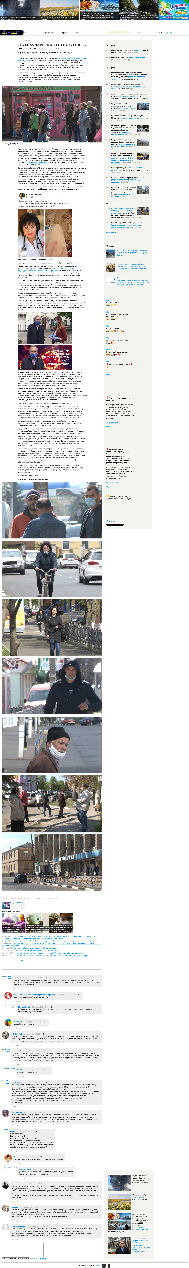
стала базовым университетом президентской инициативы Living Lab (127, 225)
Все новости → (112, 233)
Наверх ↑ (23, 960)
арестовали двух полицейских (128, 96)
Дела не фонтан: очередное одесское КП (127, 84)
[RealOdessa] (9, 1068)
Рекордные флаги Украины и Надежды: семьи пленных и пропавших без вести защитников (123, 129)
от (122, 88)
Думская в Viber (115, 521)
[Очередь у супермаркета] (52, 142)
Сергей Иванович (19, 1226)
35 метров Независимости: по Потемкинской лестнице (123, 154)
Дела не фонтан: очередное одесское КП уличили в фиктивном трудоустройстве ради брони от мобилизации (141, 1245)
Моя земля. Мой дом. (120, 57)
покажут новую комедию (130, 118)
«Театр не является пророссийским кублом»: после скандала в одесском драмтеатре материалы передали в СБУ (132, 266)
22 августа (110, 204)
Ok (104, 1266)
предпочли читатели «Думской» (140, 1228)
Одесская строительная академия (124, 223)
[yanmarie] (5, 1211)
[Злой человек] (6, 1083)
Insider (17, 1157)
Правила (34, 1258)
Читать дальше (112, 422)
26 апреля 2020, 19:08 (36, 978)
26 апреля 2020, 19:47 (36, 1051)
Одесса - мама (25, 1169)
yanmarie (15, 1207)
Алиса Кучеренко (19, 1112)
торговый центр (129, 51)
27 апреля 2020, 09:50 (29, 1207)
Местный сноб (20, 978)
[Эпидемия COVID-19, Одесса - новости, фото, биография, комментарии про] (6, 909)
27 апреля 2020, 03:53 (37, 1184)
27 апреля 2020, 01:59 (25, 1131)
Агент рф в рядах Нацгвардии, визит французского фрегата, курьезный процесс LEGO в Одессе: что (129, 74)
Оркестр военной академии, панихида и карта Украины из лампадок (123, 210)
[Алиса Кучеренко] (5, 1116)
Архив (65, 33)
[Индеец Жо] (8, 1026)
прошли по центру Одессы (121, 133)
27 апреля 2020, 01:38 (36, 1112)
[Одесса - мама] (10, 1168)
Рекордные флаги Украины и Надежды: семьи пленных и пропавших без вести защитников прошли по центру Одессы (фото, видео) (139, 17)
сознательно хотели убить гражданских (123, 145)
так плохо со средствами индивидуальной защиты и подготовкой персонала (46, 269)
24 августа (110, 45)
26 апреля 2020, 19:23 (40, 1007)
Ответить (17, 989)
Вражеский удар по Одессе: (122, 50)
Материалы (49, 33)
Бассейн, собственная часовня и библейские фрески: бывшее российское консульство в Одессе (123, 190)
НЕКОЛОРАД (17, 1034)
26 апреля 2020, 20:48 (36, 1070)
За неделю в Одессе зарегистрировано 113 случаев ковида (36, 950)
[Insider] (8, 1161)
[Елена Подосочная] (5, 1188)
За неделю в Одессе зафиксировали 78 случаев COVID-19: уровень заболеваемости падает (50, 953)
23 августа (110, 68)
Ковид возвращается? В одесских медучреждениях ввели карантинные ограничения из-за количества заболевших (37, 928)
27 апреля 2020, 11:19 (36, 1226)
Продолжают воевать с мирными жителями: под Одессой (121, 106)
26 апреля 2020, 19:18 (66, 994)
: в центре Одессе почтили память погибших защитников (123, 215)
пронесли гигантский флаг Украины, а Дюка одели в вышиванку (122, 160)
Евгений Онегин (19, 1051)
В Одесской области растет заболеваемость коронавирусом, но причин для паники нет (14, 929)
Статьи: (110, 245)
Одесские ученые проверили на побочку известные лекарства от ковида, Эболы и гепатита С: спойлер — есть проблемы (61, 928)
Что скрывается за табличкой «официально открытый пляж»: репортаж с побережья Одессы (134, 252)
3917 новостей (14, 908)
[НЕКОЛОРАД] (5, 1038)
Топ (77, 33)
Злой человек (17, 1082)
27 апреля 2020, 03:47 (30, 1157)
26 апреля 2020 (22, 41)
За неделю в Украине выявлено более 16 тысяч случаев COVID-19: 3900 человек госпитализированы (52, 955)
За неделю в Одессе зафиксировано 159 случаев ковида (35, 948)
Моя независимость (137, 57)
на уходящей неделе (129, 79)
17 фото (21, 908)
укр (139, 32)
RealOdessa (21, 1070)
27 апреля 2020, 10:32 (41, 1169)
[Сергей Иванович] (5, 1230)
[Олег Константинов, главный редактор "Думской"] (8, 999)
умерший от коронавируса (39, 162)
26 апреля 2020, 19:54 (33, 1021)
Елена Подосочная (19, 1184)
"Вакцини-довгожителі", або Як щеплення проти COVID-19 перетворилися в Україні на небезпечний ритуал (54, 941)
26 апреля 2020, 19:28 (32, 1034)
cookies (97, 1266)
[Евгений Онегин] (6, 1051)
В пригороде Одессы (119, 168)
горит (136, 50)
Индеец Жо (18, 1021)
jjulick (12, 1131)
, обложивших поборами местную (128, 97)
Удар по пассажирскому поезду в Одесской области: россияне (122, 142)
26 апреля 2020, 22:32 (36, 1082)
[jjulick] (5, 1130)
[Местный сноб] (6, 978)
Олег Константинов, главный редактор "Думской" (35, 994)
